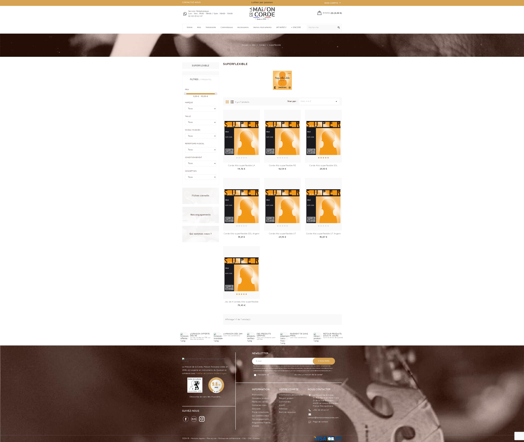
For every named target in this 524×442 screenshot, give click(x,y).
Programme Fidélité (261, 423)
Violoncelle (211, 27)
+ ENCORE (296, 27)
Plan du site (211, 438)
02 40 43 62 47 (195, 16)
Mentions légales (198, 438)
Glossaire (256, 409)
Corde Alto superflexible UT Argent (323, 234)
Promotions (257, 395)
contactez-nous (191, 2)
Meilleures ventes (260, 402)
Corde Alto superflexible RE (282, 166)
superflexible (200, 65)
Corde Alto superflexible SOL (323, 166)
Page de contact (320, 422)
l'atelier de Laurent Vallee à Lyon (211, 373)
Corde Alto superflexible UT (282, 234)
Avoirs (282, 405)
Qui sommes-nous (260, 416)
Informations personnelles (291, 395)
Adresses (283, 409)
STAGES (255, 426)
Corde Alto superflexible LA (241, 166)
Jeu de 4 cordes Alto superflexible (241, 302)
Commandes (285, 402)
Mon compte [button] (332, 3)
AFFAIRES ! (281, 27)
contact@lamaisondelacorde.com (323, 418)
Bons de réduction (287, 412)
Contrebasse (227, 27)
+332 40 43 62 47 (321, 410)
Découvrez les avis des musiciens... (206, 397)
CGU (244, 438)
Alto (199, 27)
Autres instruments (262, 27)
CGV (249, 438)
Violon (190, 27)
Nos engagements (260, 419)
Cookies (256, 438)
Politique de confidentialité (229, 438)
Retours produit (286, 398)
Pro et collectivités (260, 412)
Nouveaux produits (260, 398)
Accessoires (243, 27)
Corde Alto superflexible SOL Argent (241, 234)
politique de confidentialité (281, 375)
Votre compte (288, 389)
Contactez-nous (259, 405)
